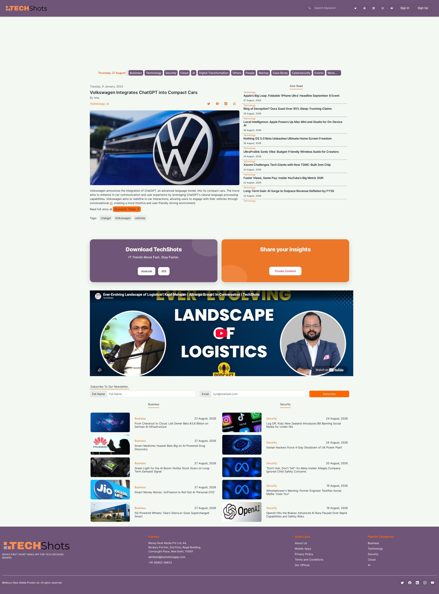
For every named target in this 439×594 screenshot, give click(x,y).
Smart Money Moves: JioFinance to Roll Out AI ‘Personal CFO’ (175, 492)
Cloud (184, 73)
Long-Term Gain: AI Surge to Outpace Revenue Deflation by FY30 (289, 191)
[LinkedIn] (225, 103)
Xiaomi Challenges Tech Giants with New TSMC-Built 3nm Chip (287, 164)
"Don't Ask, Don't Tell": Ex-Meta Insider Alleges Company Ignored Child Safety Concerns (303, 469)
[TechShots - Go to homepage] (26, 8)
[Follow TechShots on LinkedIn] (373, 8)
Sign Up (423, 8)
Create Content (285, 271)
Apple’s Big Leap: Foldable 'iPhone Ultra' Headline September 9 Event (291, 95)
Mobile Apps (303, 548)
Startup (264, 73)
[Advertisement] (219, 42)
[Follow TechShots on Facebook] (364, 8)
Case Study (280, 73)
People (250, 73)
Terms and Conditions (309, 559)
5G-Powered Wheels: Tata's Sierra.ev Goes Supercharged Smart (172, 514)
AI (193, 73)
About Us (301, 543)
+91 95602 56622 (160, 562)
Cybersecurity (301, 73)
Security (170, 73)
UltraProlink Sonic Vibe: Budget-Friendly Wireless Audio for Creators (291, 151)
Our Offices (302, 565)
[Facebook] (217, 103)
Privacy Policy (304, 554)
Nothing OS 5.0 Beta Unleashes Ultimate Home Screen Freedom (288, 138)
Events (319, 73)
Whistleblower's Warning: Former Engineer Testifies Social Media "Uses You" (303, 492)
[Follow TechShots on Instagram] (383, 8)
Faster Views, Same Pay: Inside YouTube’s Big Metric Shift (283, 178)
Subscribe (329, 394)
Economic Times (125, 209)
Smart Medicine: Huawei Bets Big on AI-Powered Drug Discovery (170, 447)
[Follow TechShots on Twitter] (355, 8)
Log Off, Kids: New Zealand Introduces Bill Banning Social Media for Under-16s (303, 425)
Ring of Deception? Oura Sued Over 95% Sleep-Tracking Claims (288, 108)
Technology (153, 73)
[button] (333, 73)
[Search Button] (309, 8)
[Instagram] (425, 583)
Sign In (404, 8)
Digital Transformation (213, 73)
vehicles (140, 218)
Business (136, 73)
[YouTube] (432, 583)
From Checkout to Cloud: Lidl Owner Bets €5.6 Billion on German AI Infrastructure (171, 425)
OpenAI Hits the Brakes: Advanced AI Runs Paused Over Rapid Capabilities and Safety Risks (306, 514)
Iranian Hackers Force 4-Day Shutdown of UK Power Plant (304, 447)
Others (237, 73)
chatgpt (106, 218)
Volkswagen (123, 218)
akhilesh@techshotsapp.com (166, 557)
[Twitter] (208, 103)
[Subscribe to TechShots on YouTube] (392, 8)
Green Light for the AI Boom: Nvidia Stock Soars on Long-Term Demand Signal (172, 469)
